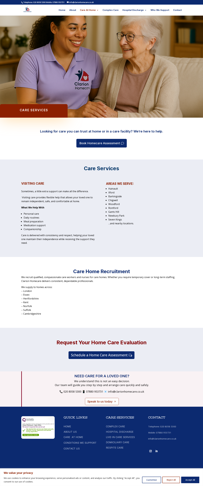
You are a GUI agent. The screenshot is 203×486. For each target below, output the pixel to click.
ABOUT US (70, 431)
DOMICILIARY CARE (117, 442)
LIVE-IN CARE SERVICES (120, 437)
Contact (177, 10)
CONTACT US (72, 448)
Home (62, 10)
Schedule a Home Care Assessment (99, 355)
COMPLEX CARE (115, 426)
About (72, 10)
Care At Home (88, 10)
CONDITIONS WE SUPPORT (80, 442)
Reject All (171, 479)
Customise (151, 479)
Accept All (190, 479)
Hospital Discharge (133, 10)
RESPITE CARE (114, 447)
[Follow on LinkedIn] (156, 451)
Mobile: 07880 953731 (55, 2)
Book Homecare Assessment (99, 143)
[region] (101, 477)
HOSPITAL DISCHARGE (119, 431)
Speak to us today (100, 401)
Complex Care (111, 10)
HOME (67, 426)
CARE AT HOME (73, 437)
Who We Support (160, 10)
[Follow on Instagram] (150, 451)
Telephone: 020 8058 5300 (34, 2)
